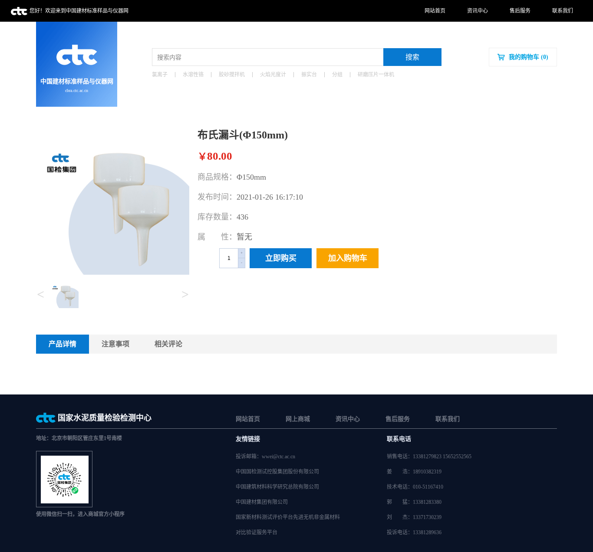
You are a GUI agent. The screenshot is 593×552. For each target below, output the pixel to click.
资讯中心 (477, 11)
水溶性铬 (193, 74)
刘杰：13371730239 (414, 517)
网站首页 (435, 11)
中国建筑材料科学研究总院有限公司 (277, 487)
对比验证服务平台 (256, 532)
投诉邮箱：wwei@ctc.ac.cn (265, 456)
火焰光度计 (273, 74)
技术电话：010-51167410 (415, 487)
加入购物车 (347, 258)
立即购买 (280, 258)
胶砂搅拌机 (232, 74)
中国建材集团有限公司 (262, 502)
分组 (337, 74)
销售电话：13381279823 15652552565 (429, 456)
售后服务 (520, 11)
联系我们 (562, 11)
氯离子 (160, 74)
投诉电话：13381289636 (414, 532)
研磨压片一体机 (376, 74)
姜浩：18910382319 (414, 471)
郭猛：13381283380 (414, 502)
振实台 (309, 74)
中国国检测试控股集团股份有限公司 (277, 471)
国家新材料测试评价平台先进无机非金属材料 (288, 517)
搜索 (412, 57)
